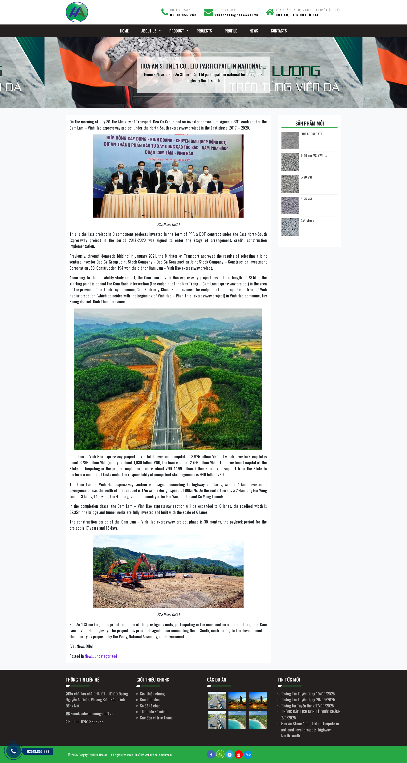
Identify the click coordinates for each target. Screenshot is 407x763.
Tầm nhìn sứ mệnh (153, 711)
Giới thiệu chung (152, 694)
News (254, 31)
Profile (231, 31)
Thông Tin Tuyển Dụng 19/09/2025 (308, 694)
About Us (149, 31)
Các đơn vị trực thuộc (156, 718)
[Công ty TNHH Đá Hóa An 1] (97, 12)
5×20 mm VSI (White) (315, 155)
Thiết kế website (144, 754)
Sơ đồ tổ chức (150, 706)
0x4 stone (307, 220)
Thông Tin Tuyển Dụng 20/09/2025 (308, 699)
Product (176, 31)
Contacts (279, 31)
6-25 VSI (306, 199)
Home (124, 31)
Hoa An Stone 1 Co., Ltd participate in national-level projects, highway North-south (310, 730)
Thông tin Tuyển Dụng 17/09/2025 (307, 706)
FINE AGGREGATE (311, 134)
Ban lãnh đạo (150, 699)
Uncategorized (105, 656)
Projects (204, 31)
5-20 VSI (306, 177)
